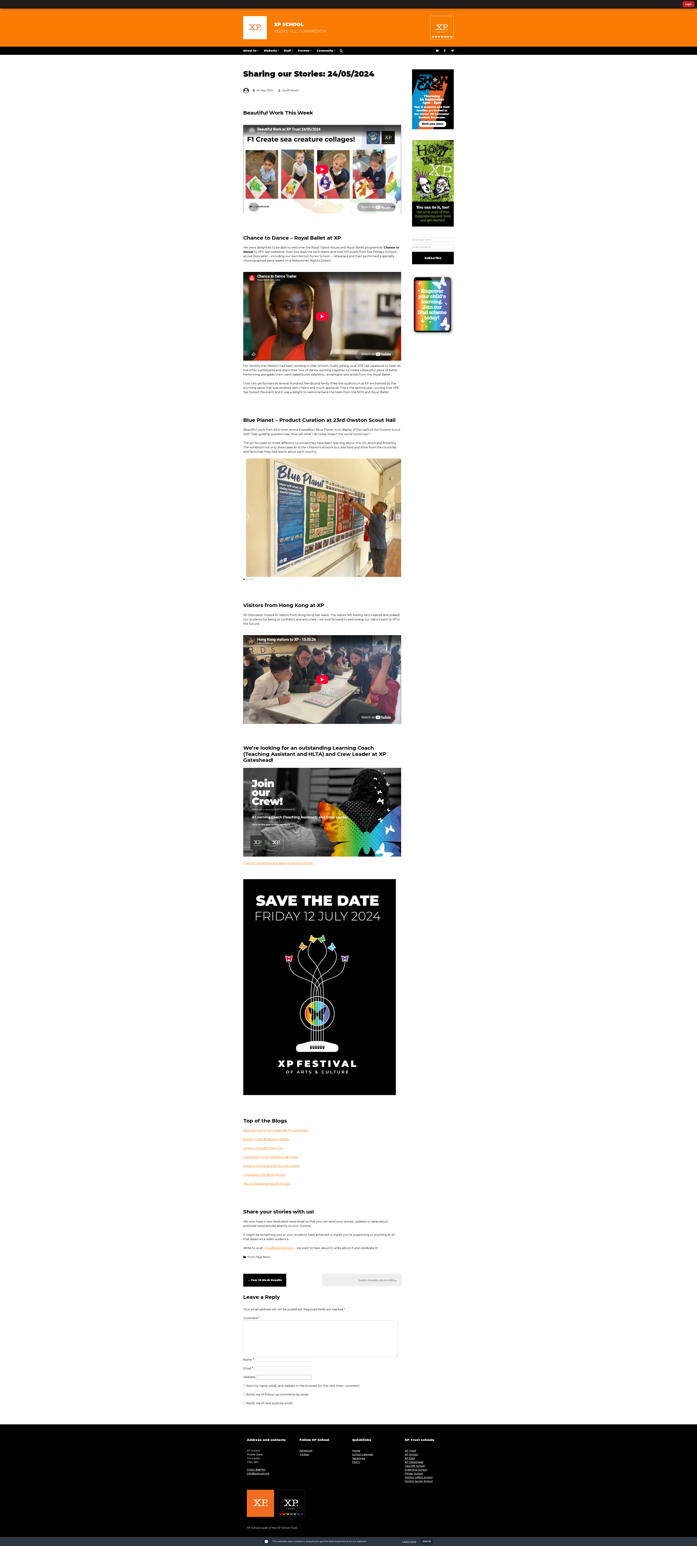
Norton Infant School (419, 1477)
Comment (251, 1318)
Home (356, 1450)
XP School (289, 24)
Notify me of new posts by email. (269, 1403)
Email (248, 1368)
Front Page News (259, 1257)
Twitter (304, 1454)
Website (249, 1377)
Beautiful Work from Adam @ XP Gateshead (275, 1130)
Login (688, 4)
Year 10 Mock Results (265, 1280)
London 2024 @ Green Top (263, 1148)
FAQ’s (356, 1462)
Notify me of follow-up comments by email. (277, 1394)
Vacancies (358, 1458)
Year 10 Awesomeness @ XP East (266, 1184)
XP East (410, 1458)
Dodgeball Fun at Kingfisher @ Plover (271, 1157)
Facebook (305, 1450)
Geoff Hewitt (290, 90)
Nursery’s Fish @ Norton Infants (266, 1139)
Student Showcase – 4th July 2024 (377, 1279)
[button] (341, 51)
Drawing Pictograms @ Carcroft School (271, 1166)
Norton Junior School (419, 1481)
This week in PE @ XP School (264, 1175)
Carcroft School (415, 1466)
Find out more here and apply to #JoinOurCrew (278, 863)
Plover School (414, 1473)
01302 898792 (256, 1469)
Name (248, 1359)
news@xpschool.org (278, 1248)
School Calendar (362, 1454)
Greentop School (416, 1469)
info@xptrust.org (258, 1473)
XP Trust (410, 1450)
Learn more (409, 1541)
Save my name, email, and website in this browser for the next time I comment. (303, 1386)
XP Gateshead (414, 1462)
